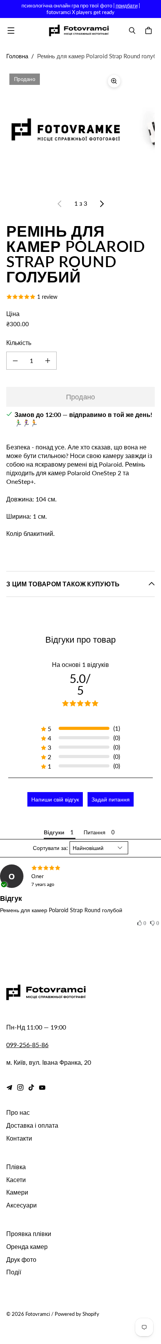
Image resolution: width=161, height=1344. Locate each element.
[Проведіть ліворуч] (60, 204)
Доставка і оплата (32, 1125)
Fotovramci (37, 1314)
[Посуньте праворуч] (101, 204)
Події (13, 1272)
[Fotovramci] (78, 30)
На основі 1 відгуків (80, 664)
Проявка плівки (28, 1233)
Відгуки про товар (80, 639)
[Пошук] (132, 30)
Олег (37, 876)
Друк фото (21, 1259)
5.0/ (80, 684)
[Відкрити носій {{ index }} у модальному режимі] (65, 129)
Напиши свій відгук (55, 799)
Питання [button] (95, 832)
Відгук (11, 898)
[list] (80, 129)
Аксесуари (21, 1205)
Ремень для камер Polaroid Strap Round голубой (61, 910)
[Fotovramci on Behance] (9, 1087)
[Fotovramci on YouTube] (42, 1087)
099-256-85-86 (27, 1044)
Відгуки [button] (54, 832)
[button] (141, 923)
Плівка (16, 1166)
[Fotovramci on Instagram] (20, 1087)
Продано (80, 396)
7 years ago (42, 884)
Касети (16, 1179)
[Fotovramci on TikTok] (31, 1087)
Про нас (18, 1112)
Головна (17, 55)
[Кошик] (150, 30)
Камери (17, 1192)
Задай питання (110, 799)
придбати (127, 5)
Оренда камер (27, 1246)
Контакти (19, 1138)
